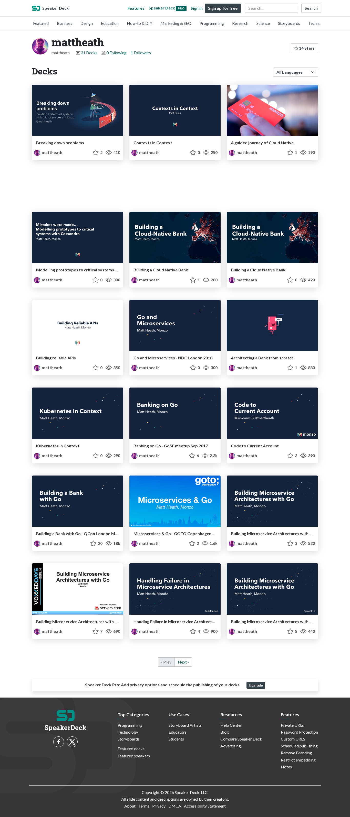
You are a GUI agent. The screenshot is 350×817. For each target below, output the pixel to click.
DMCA (174, 805)
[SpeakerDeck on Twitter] (72, 741)
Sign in (197, 8)
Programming (212, 23)
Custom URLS (293, 738)
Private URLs (292, 725)
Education (110, 23)
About (130, 805)
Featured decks (131, 748)
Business (64, 23)
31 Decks (89, 52)
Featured (41, 23)
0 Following (116, 52)
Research (240, 23)
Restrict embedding (298, 759)
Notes (286, 766)
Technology (318, 23)
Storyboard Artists (185, 725)
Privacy (159, 805)
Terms (143, 805)
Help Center (231, 725)
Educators (178, 732)
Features (136, 8)
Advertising (230, 745)
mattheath (51, 152)
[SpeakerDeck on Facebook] (58, 741)
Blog (224, 732)
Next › (183, 661)
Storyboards (289, 23)
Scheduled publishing (299, 745)
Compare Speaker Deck (241, 738)
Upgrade (256, 685)
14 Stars (306, 48)
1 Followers (141, 52)
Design (86, 23)
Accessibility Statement (205, 805)
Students (176, 738)
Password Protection (299, 732)
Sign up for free (223, 8)
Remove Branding (296, 752)
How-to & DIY (139, 23)
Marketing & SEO (175, 23)
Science (263, 23)
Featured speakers (134, 755)
